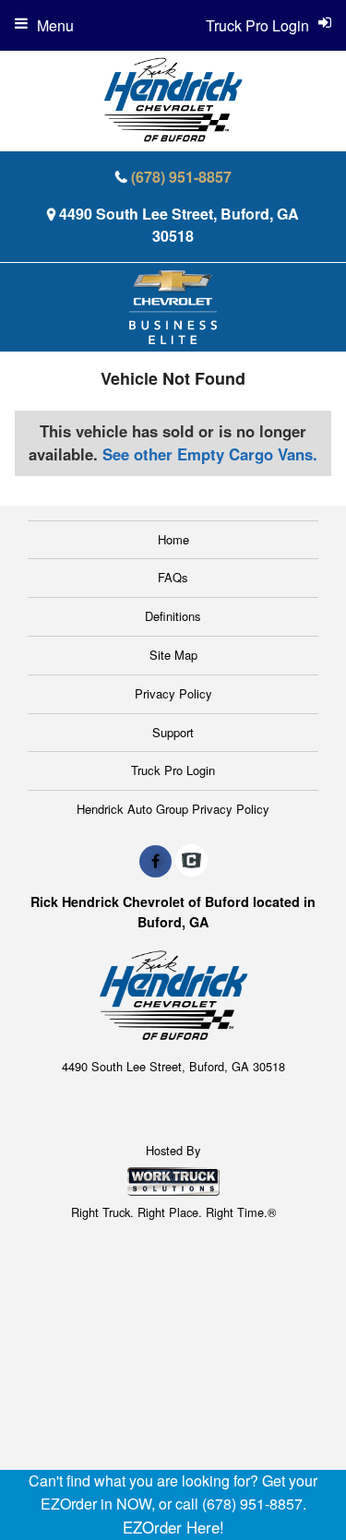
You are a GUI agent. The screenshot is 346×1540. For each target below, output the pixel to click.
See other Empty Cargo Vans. (209, 454)
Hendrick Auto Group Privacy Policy (173, 809)
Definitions (173, 616)
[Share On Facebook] (155, 861)
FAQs (173, 577)
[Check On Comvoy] (191, 861)
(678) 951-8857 (181, 176)
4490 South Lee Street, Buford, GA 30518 (179, 224)
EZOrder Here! (173, 1527)
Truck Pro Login (173, 770)
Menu (55, 25)
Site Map (173, 654)
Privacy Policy (173, 693)
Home (173, 539)
